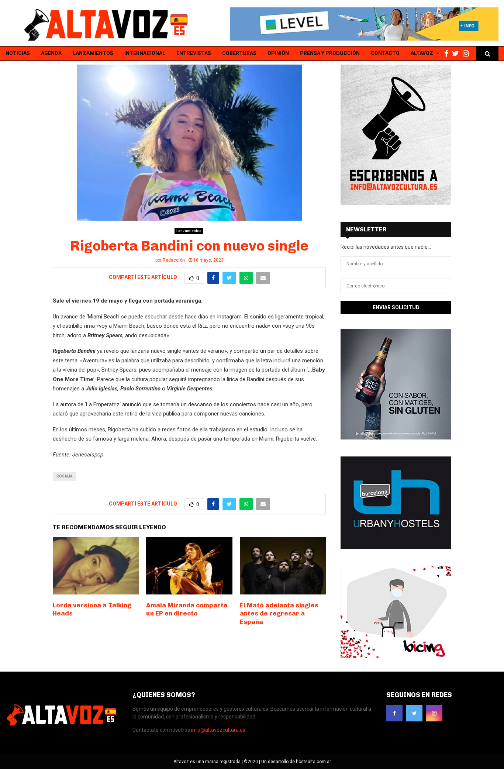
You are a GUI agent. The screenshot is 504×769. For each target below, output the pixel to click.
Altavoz (422, 53)
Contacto (385, 53)
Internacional (144, 53)
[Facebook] (448, 53)
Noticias (18, 53)
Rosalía (64, 476)
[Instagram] (468, 53)
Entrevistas (193, 53)
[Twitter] (457, 53)
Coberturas (239, 53)
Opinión (278, 53)
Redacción (174, 260)
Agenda (51, 53)
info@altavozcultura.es (218, 730)
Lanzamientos (93, 53)
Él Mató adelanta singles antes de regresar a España (279, 613)
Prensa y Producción (330, 53)
